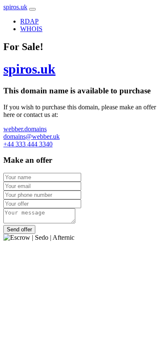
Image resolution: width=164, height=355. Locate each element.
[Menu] (32, 9)
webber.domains (25, 128)
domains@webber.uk (31, 136)
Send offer (19, 229)
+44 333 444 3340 (28, 144)
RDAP (29, 21)
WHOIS (31, 28)
